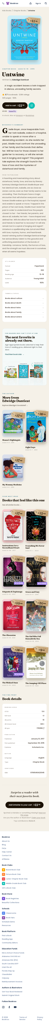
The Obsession (9, 635)
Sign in (38, 3)
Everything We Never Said (34, 547)
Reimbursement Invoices (12, 982)
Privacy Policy (40, 1018)
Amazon (19, 115)
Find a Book (7, 935)
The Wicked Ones (10, 682)
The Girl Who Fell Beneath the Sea (33, 637)
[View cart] (30, 3)
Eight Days (30, 447)
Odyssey (5, 978)
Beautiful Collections (10, 902)
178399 (39, 728)
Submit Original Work (10, 995)
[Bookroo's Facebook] (9, 1007)
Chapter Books (19, 10)
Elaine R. (32, 821)
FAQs (4, 848)
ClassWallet (7, 974)
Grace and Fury (32, 592)
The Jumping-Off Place (35, 683)
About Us (6, 841)
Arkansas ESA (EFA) (10, 960)
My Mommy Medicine (12, 484)
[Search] (46, 3)
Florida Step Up (8, 971)
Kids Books (6, 10)
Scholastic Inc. (38, 747)
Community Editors (10, 943)
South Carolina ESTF (10, 964)
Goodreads (13, 94)
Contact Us (6, 855)
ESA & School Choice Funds (13, 953)
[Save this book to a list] (31, 105)
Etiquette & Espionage (12, 592)
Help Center (7, 852)
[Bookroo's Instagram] (3, 1007)
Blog (4, 845)
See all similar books (11, 505)
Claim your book (38, 818)
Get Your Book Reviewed (12, 992)
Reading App (7, 939)
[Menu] (3, 3)
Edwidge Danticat (20, 79)
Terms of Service (23, 1018)
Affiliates (5, 859)
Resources (6, 925)
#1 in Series (19, 583)
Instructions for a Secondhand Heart (10, 546)
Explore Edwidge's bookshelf (15, 405)
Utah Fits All (7, 967)
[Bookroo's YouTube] (15, 1007)
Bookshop (30, 115)
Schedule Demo (8, 922)
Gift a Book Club (9, 888)
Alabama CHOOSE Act (11, 956)
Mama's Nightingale (11, 440)
